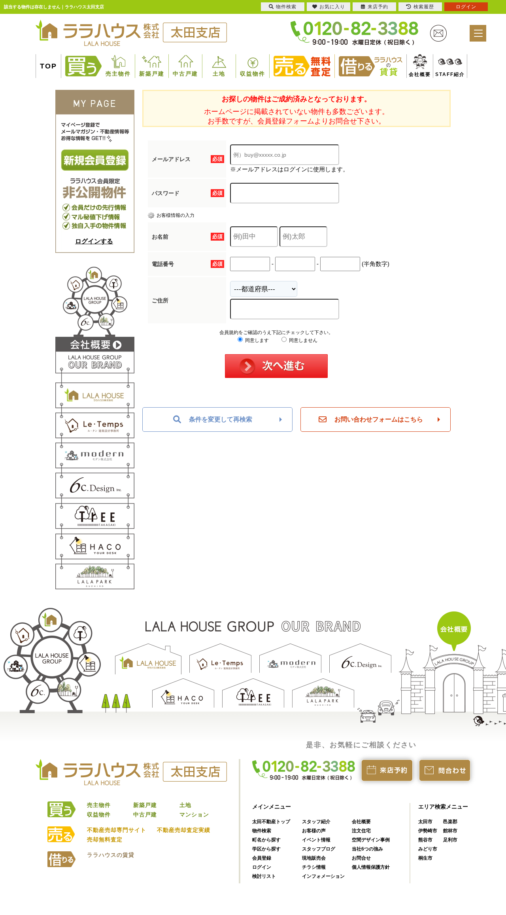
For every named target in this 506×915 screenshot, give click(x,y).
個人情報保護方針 (371, 867)
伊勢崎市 (427, 830)
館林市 (450, 830)
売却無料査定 (105, 839)
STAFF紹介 (441, 74)
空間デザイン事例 (371, 840)
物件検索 (261, 830)
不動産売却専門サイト (116, 830)
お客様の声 (314, 830)
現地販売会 (314, 858)
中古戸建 (185, 73)
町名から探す (266, 840)
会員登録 (261, 858)
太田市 (425, 821)
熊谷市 (425, 840)
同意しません (302, 340)
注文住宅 (361, 830)
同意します (256, 340)
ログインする (94, 241)
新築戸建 (151, 73)
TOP (48, 66)
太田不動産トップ (271, 821)
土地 (219, 73)
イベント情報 (316, 840)
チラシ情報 (314, 867)
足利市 (450, 840)
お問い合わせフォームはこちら (378, 419)
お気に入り (332, 6)
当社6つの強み (367, 849)
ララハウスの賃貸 (110, 855)
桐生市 (425, 858)
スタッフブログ (318, 849)
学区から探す (266, 849)
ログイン (261, 867)
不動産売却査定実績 (183, 830)
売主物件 (118, 73)
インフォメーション (323, 876)
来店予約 (378, 6)
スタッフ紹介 (316, 821)
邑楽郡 (450, 821)
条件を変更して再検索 (220, 419)
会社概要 (417, 74)
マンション (194, 814)
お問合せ (361, 858)
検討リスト (264, 876)
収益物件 (252, 73)
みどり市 (427, 849)
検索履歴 (423, 6)
